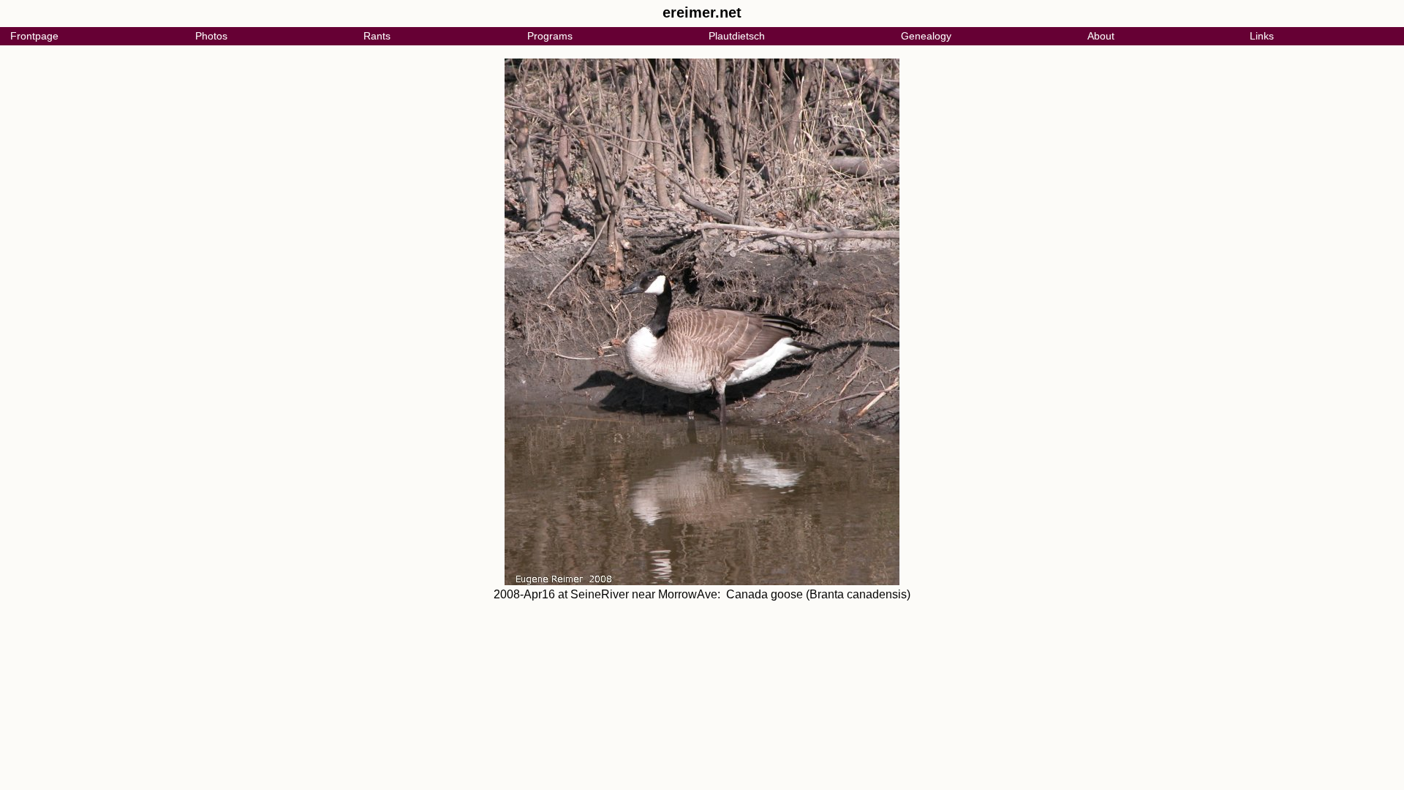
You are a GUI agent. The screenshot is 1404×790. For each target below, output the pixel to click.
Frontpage (34, 36)
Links (1262, 36)
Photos (211, 36)
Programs (550, 36)
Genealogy (926, 36)
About (1100, 36)
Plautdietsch (737, 36)
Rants (376, 36)
